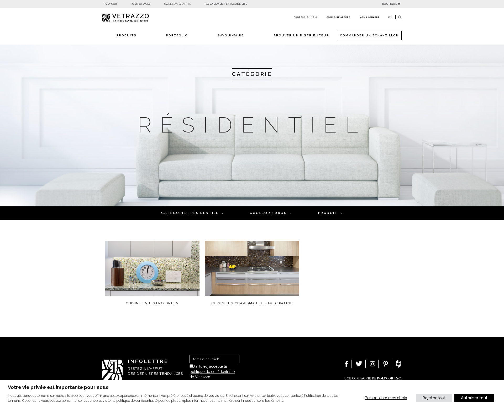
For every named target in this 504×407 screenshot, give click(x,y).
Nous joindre (369, 17)
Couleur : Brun (268, 213)
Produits (126, 35)
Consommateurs (339, 17)
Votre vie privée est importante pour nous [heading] (58, 387)
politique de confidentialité (212, 372)
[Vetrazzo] (137, 18)
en (390, 17)
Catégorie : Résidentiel (190, 213)
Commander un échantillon (369, 35)
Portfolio (177, 35)
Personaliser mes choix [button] (386, 397)
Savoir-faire (231, 35)
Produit (328, 213)
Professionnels (306, 17)
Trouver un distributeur (301, 35)
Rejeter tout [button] (434, 397)
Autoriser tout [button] (474, 397)
